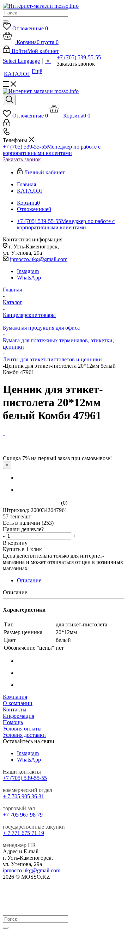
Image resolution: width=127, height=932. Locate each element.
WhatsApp (29, 278)
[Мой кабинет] (6, 124)
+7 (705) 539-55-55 (79, 57)
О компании (17, 703)
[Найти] (5, 21)
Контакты (14, 709)
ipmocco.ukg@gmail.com (38, 259)
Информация (18, 716)
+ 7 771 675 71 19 (23, 833)
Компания (15, 697)
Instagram (28, 271)
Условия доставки (24, 735)
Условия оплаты (22, 729)
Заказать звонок (22, 159)
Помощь (13, 722)
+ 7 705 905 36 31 (23, 796)
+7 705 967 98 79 (23, 815)
